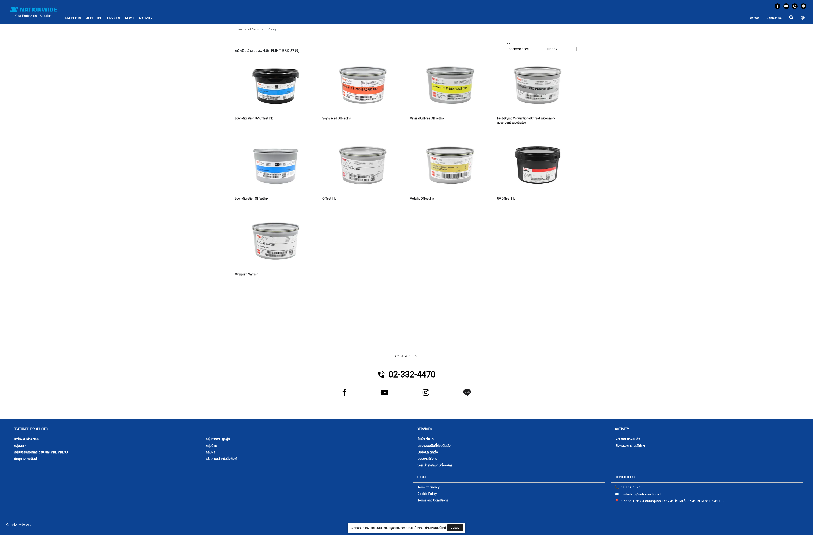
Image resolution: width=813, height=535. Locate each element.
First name (376, 497)
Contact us (774, 18)
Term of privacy (428, 487)
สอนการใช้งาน (427, 458)
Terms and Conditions (433, 500)
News (129, 18)
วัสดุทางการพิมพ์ (25, 458)
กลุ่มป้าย (211, 445)
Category (274, 29)
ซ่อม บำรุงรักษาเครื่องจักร (435, 465)
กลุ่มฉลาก (20, 445)
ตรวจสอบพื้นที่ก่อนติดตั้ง (434, 445)
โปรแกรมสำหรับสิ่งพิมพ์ (221, 458)
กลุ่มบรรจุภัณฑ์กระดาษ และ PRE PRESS (41, 452)
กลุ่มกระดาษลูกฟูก (218, 439)
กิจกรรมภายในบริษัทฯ (630, 445)
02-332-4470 (412, 374)
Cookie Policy (427, 493)
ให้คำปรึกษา (426, 439)
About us (93, 18)
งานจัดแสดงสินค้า (628, 439)
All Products (255, 29)
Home (238, 29)
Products (73, 18)
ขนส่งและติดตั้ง (428, 452)
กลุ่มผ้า (210, 452)
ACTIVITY (145, 18)
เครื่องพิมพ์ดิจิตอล (26, 439)
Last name (376, 519)
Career (754, 18)
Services (113, 18)
